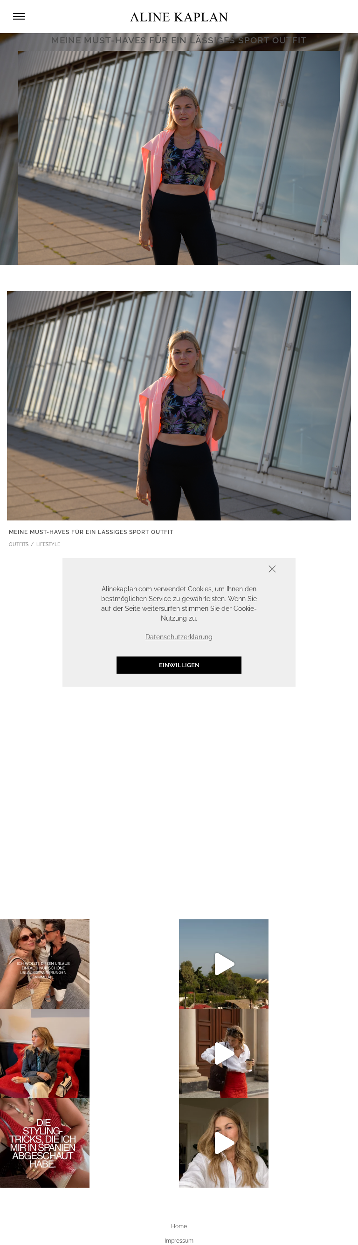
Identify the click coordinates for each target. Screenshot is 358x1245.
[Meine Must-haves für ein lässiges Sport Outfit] (179, 405)
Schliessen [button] (243, 570)
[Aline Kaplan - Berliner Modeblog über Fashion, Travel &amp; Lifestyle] (179, 16)
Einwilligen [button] (179, 665)
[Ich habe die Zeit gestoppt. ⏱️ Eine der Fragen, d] (223, 1143)
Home (179, 1226)
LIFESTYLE (48, 544)
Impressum (179, 1241)
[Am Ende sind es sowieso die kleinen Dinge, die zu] (45, 964)
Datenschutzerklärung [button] (179, 637)
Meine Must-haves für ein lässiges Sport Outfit (91, 532)
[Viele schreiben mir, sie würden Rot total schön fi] (223, 1053)
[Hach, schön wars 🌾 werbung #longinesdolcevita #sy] (45, 1053)
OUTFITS (18, 544)
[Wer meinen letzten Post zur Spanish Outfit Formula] (45, 1143)
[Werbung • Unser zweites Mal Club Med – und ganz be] (223, 964)
